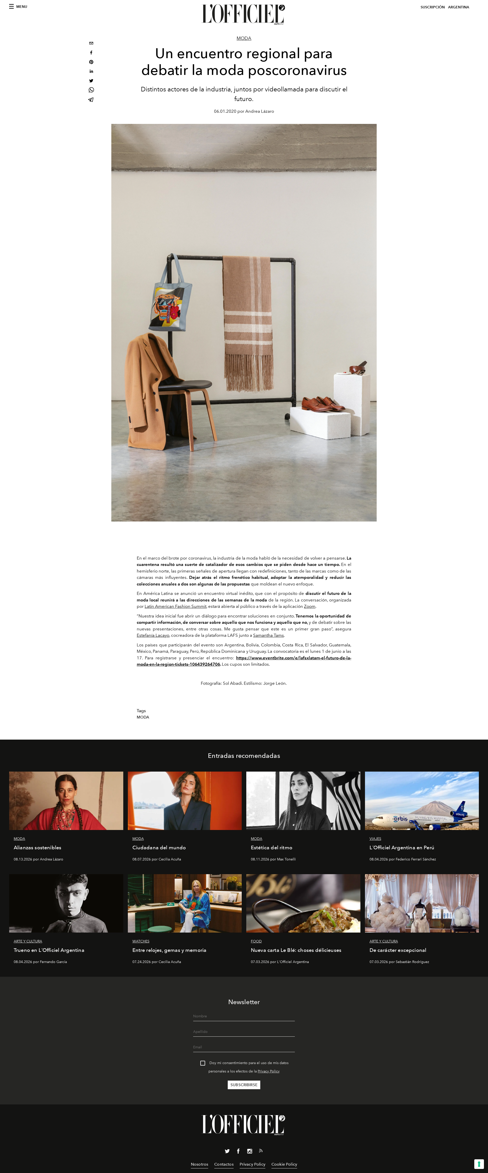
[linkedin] (91, 72)
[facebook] (91, 53)
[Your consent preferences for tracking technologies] (479, 1164)
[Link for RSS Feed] (260, 1151)
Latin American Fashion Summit (175, 606)
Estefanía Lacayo (153, 635)
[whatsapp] (91, 90)
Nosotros (199, 1164)
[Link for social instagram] (249, 1152)
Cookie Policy (284, 1164)
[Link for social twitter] (227, 1152)
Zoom (309, 606)
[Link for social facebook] (238, 1152)
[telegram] (91, 100)
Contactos (223, 1164)
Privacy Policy (269, 1071)
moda (143, 717)
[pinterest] (91, 62)
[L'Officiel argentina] (244, 14)
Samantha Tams (268, 635)
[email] (91, 43)
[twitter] (91, 81)
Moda (244, 38)
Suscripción (433, 7)
